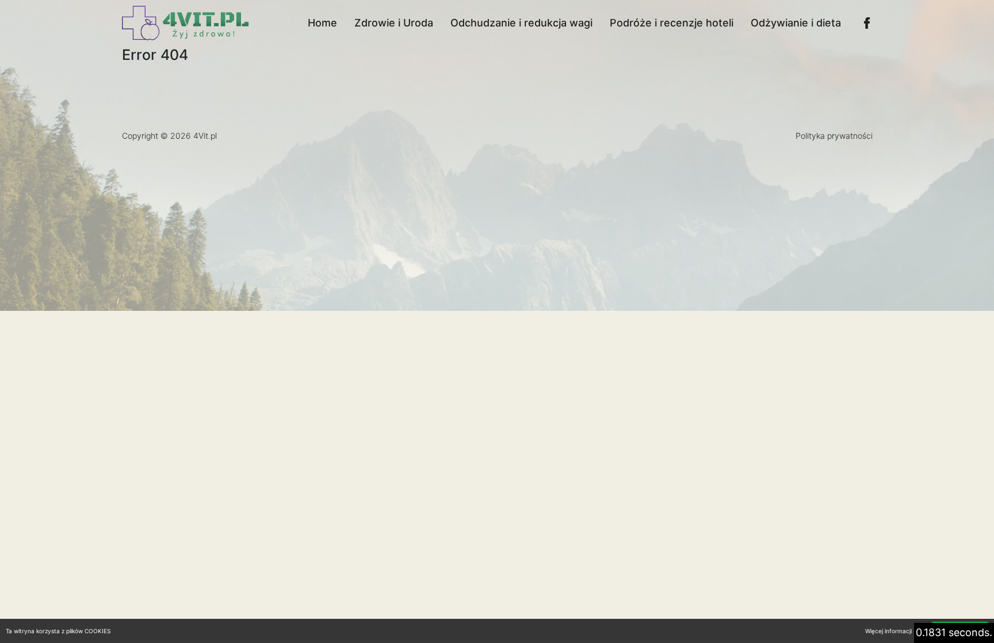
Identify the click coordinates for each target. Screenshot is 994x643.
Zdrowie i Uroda (393, 23)
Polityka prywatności (834, 135)
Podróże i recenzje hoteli (671, 23)
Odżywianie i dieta (796, 23)
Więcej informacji (888, 630)
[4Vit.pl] (185, 23)
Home (322, 23)
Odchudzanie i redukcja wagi (521, 23)
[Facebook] (867, 23)
